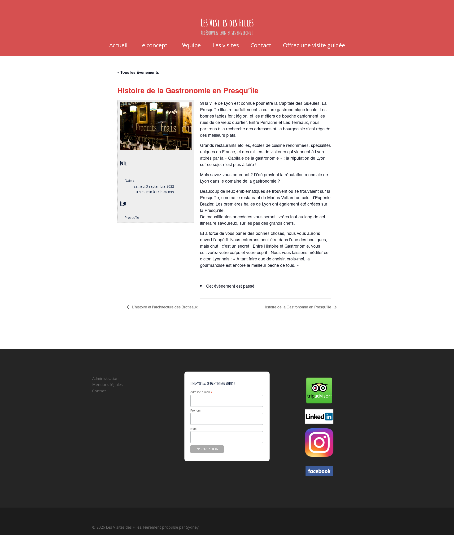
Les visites (226, 45)
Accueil (118, 45)
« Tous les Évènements (138, 72)
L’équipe (190, 45)
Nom (193, 428)
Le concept (153, 45)
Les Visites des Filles (227, 22)
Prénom (195, 410)
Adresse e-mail (201, 392)
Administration (105, 378)
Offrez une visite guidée (314, 45)
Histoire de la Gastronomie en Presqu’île (297, 307)
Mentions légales (107, 384)
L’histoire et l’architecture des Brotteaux (164, 307)
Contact (261, 45)
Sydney (192, 527)
